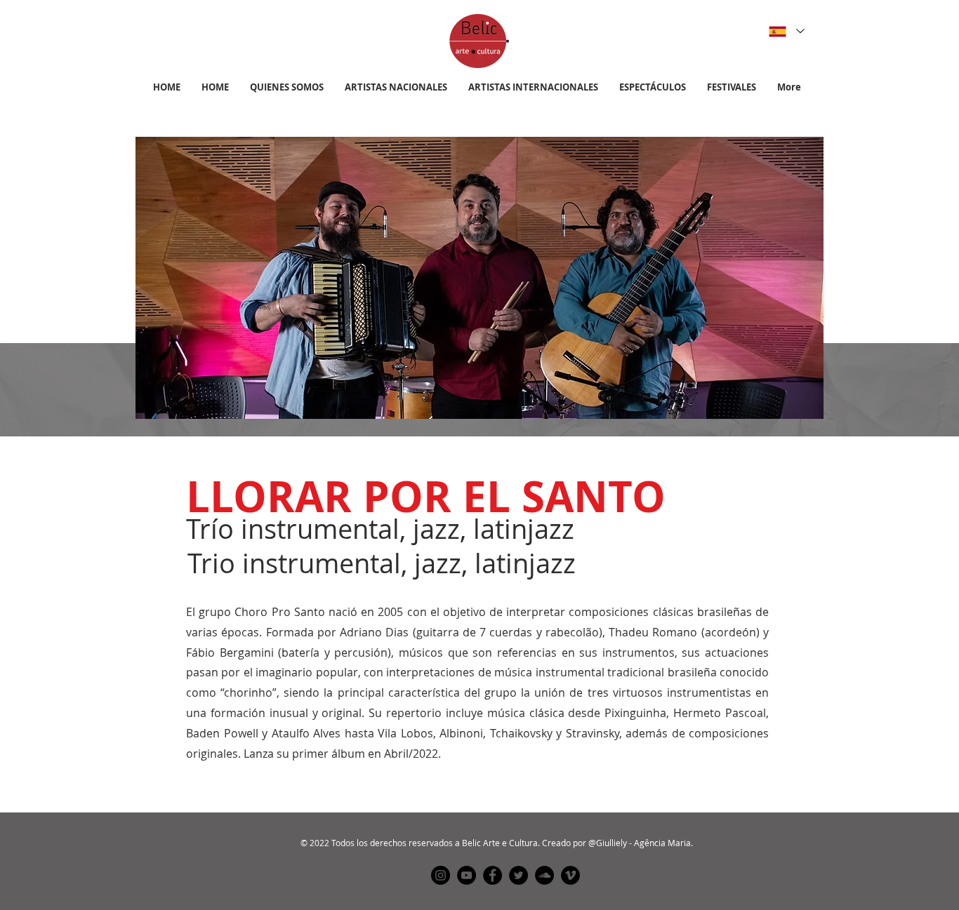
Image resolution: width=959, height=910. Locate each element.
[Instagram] (440, 875)
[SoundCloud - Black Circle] (544, 875)
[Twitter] (518, 875)
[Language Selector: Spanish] (784, 31)
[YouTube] (466, 875)
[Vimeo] (570, 875)
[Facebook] (492, 875)
